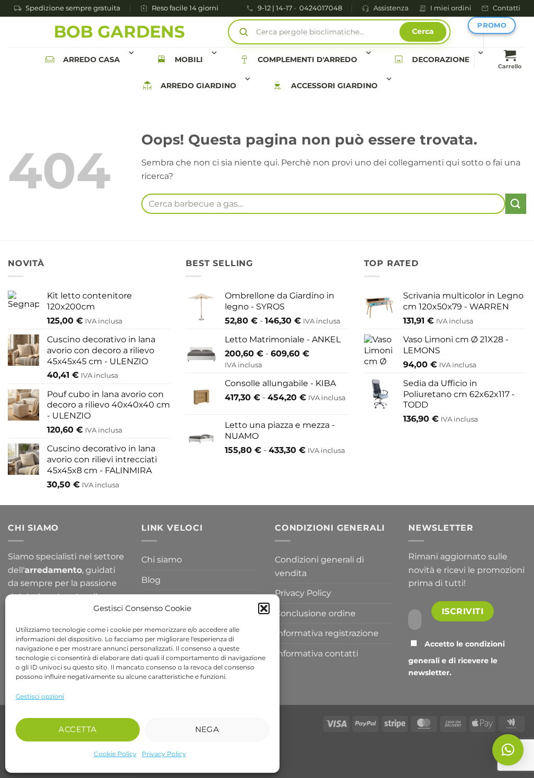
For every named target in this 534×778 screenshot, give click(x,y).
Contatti (506, 8)
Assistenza (391, 8)
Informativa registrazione (327, 633)
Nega (207, 729)
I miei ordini (450, 8)
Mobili (189, 59)
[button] (264, 608)
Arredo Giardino (198, 85)
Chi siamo (161, 560)
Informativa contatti (316, 654)
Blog (151, 580)
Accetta (77, 729)
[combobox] (323, 204)
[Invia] (515, 204)
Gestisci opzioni (40, 696)
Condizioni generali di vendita (319, 566)
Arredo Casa (91, 59)
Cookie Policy (115, 754)
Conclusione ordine (315, 613)
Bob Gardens (119, 31)
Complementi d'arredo (307, 59)
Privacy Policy (164, 754)
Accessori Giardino (334, 85)
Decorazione (440, 59)
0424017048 (320, 8)
